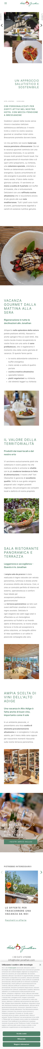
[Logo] (29, 4)
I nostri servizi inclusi (20, 842)
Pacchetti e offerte (15, 920)
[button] (40, 965)
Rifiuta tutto (21, 1039)
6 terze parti (12, 968)
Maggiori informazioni (21, 1044)
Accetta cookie (21, 1033)
